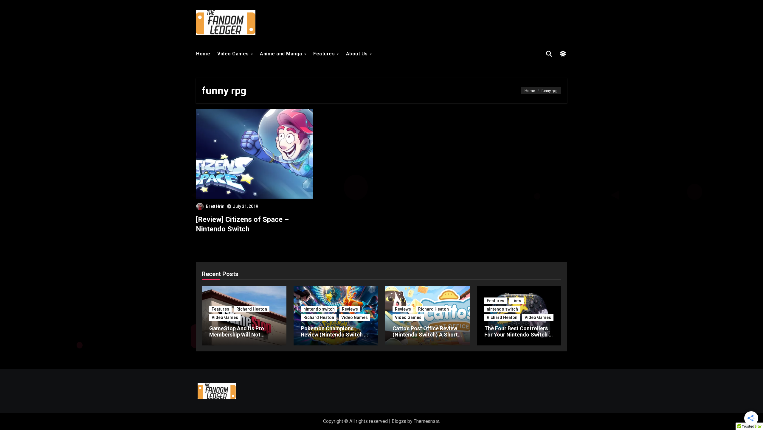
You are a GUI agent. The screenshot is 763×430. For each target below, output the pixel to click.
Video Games (233, 54)
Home (203, 54)
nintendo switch (319, 309)
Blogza (399, 421)
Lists (516, 300)
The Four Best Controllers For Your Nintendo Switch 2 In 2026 (518, 334)
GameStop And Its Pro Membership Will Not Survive (236, 334)
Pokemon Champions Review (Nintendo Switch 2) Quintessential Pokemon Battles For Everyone (335, 338)
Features (324, 54)
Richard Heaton (251, 309)
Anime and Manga (281, 54)
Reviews (350, 309)
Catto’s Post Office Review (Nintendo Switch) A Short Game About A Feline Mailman (425, 338)
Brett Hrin (215, 206)
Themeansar (426, 421)
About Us (357, 54)
